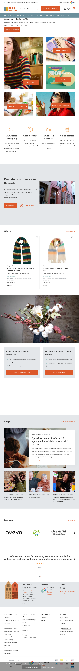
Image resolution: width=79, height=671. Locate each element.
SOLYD (63, 79)
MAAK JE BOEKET (59, 372)
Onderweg (61, 15)
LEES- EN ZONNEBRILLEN (60, 105)
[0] (72, 9)
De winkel (23, 9)
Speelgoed (49, 15)
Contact (6, 648)
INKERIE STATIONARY (62, 50)
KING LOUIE (31, 83)
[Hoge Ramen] (10, 9)
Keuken (31, 15)
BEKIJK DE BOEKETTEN (22, 372)
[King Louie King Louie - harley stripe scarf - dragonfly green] (21, 250)
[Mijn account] (65, 9)
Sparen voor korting (11, 651)
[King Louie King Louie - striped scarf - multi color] (57, 250)
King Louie (10, 266)
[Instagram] (64, 588)
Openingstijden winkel (11, 620)
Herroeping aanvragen (11, 631)
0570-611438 (66, 629)
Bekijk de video (29, 206)
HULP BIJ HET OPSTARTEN (18, 107)
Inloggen (25, 635)
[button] (38, 576)
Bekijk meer (69, 232)
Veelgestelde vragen (11, 642)
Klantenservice (64, 2)
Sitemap (7, 645)
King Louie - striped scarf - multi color (56, 269)
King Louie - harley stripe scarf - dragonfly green (20, 269)
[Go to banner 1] (23, 63)
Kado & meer (9, 15)
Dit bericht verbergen (32, 667)
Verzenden (7, 653)
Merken (29, 9)
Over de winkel (11, 206)
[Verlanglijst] (68, 9)
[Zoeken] (36, 9)
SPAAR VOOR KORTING (51, 9)
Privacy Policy (8, 640)
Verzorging (72, 15)
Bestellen (7, 623)
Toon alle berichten (67, 421)
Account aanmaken (29, 638)
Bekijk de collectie (12, 30)
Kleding (39, 15)
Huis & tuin (21, 15)
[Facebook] (60, 588)
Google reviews (49, 593)
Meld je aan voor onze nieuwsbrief (67, 593)
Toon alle (70, 520)
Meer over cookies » (49, 667)
